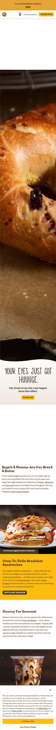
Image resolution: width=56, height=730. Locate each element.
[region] (28, 707)
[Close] (49, 689)
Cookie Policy (43, 708)
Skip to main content (16, 2)
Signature (49, 482)
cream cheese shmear (19, 491)
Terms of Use (17, 711)
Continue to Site (28, 721)
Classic (41, 482)
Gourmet (10, 485)
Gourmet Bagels (29, 620)
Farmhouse (24, 580)
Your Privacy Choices (28, 727)
